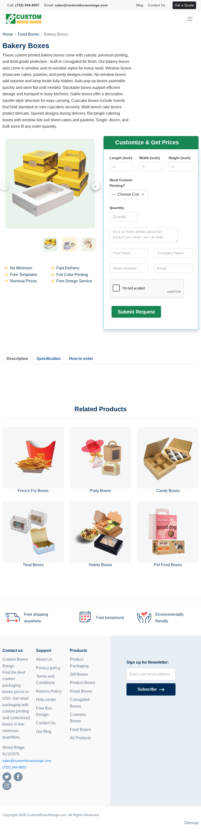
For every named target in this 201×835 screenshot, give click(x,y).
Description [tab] (17, 358)
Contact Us (156, 5)
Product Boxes (82, 683)
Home (7, 34)
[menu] (190, 19)
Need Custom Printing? (121, 183)
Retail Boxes (81, 691)
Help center (46, 700)
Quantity (117, 208)
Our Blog (43, 731)
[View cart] (170, 5)
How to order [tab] (81, 358)
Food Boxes (28, 34)
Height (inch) (179, 158)
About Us (44, 659)
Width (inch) (149, 158)
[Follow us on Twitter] (6, 776)
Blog (139, 5)
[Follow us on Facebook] (18, 776)
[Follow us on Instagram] (6, 785)
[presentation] (4, 186)
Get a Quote (184, 5)
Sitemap (191, 823)
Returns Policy (49, 691)
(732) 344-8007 (14, 767)
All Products (80, 738)
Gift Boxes (79, 674)
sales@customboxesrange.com (26, 761)
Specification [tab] (49, 358)
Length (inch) (121, 158)
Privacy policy (48, 668)
